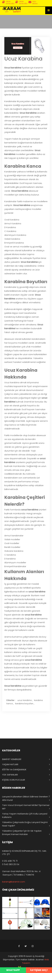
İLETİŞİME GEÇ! (39, 970)
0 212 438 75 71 (10, 860)
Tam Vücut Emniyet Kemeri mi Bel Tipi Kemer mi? (26, 807)
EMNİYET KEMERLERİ (11, 759)
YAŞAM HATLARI (10, 764)
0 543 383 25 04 (10, 864)
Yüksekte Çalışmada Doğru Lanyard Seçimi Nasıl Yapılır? (25, 824)
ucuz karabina (24, 700)
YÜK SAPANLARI (10, 774)
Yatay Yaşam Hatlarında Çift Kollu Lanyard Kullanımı (24, 815)
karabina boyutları (24, 703)
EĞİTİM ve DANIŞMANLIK (14, 769)
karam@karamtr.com (13, 881)
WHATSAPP (13, 970)
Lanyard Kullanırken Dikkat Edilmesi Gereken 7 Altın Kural (26, 798)
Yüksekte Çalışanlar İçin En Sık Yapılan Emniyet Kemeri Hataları (22, 832)
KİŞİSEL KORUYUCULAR (13, 779)
